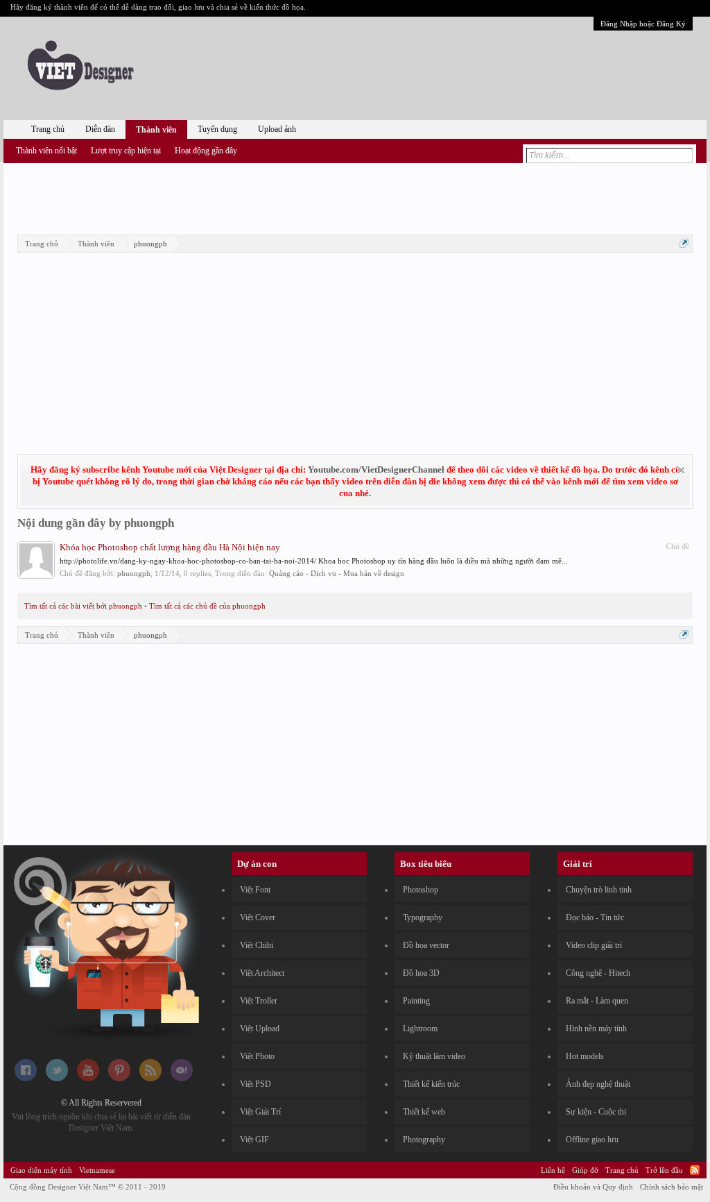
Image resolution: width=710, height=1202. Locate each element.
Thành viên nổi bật (46, 150)
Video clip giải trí (594, 945)
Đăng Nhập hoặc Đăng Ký (643, 23)
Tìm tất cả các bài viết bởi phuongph (83, 606)
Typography (422, 917)
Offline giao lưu (592, 1139)
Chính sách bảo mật (671, 1187)
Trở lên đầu (664, 1170)
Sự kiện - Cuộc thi (596, 1112)
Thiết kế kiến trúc (431, 1084)
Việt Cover (257, 917)
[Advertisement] (355, 196)
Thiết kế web (424, 1112)
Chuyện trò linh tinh (599, 890)
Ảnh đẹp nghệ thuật (598, 1084)
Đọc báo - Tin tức (595, 917)
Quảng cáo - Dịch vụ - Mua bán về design (336, 573)
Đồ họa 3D (421, 973)
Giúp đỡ (585, 1170)
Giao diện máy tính (41, 1170)
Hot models (585, 1056)
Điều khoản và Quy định (593, 1187)
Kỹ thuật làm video (434, 1056)
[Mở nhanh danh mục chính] (684, 243)
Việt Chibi (256, 945)
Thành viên (156, 130)
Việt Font (255, 890)
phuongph (133, 573)
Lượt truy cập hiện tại (126, 150)
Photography (424, 1139)
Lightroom (420, 1028)
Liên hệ (553, 1170)
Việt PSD (255, 1084)
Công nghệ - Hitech (598, 973)
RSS (695, 1170)
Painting (416, 1001)
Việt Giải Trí (260, 1112)
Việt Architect (262, 973)
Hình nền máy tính (596, 1028)
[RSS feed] (150, 1078)
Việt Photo (257, 1056)
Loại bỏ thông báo (681, 470)
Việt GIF (254, 1139)
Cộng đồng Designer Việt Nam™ (88, 1187)
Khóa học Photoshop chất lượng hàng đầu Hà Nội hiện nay (170, 547)
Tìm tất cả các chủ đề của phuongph (207, 606)
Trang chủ (47, 129)
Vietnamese (97, 1170)
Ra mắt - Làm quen (597, 1001)
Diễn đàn (100, 129)
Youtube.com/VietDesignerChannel (376, 469)
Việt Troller (258, 1001)
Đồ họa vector (426, 945)
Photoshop (420, 890)
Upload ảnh (277, 129)
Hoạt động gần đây (206, 150)
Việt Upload (259, 1028)
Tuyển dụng (217, 129)
